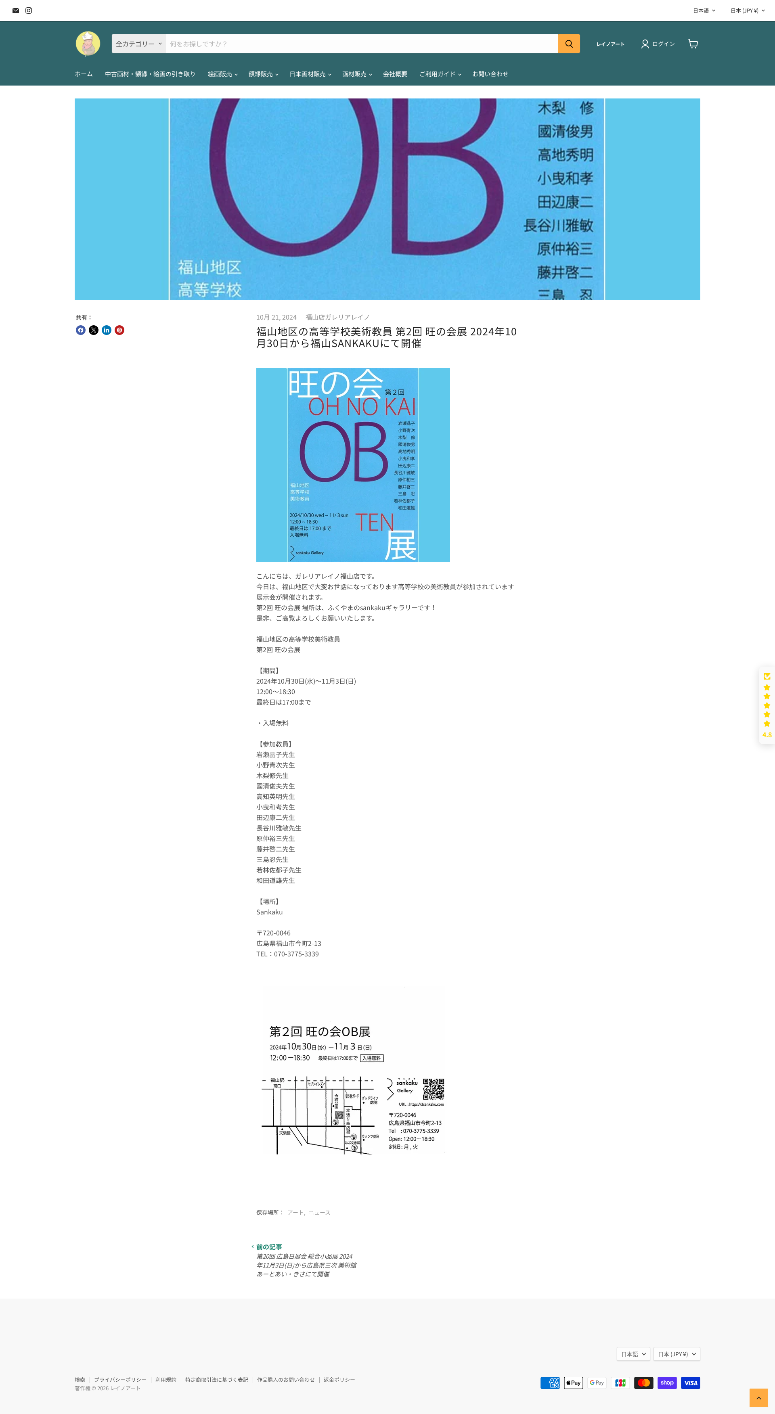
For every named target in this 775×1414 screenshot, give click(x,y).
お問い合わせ (490, 73)
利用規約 (165, 1379)
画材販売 (355, 73)
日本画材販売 (308, 73)
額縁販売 (261, 73)
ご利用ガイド (438, 73)
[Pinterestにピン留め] (119, 330)
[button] (767, 705)
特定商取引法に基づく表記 (216, 1379)
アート (295, 1212)
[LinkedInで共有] (106, 330)
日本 (744, 10)
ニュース (319, 1212)
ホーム (84, 73)
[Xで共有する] (93, 330)
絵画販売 (220, 73)
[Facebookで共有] (81, 330)
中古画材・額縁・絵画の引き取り (150, 73)
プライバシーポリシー (120, 1379)
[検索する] (569, 43)
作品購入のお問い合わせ (286, 1379)
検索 (80, 1379)
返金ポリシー (339, 1379)
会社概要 (395, 73)
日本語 (701, 10)
